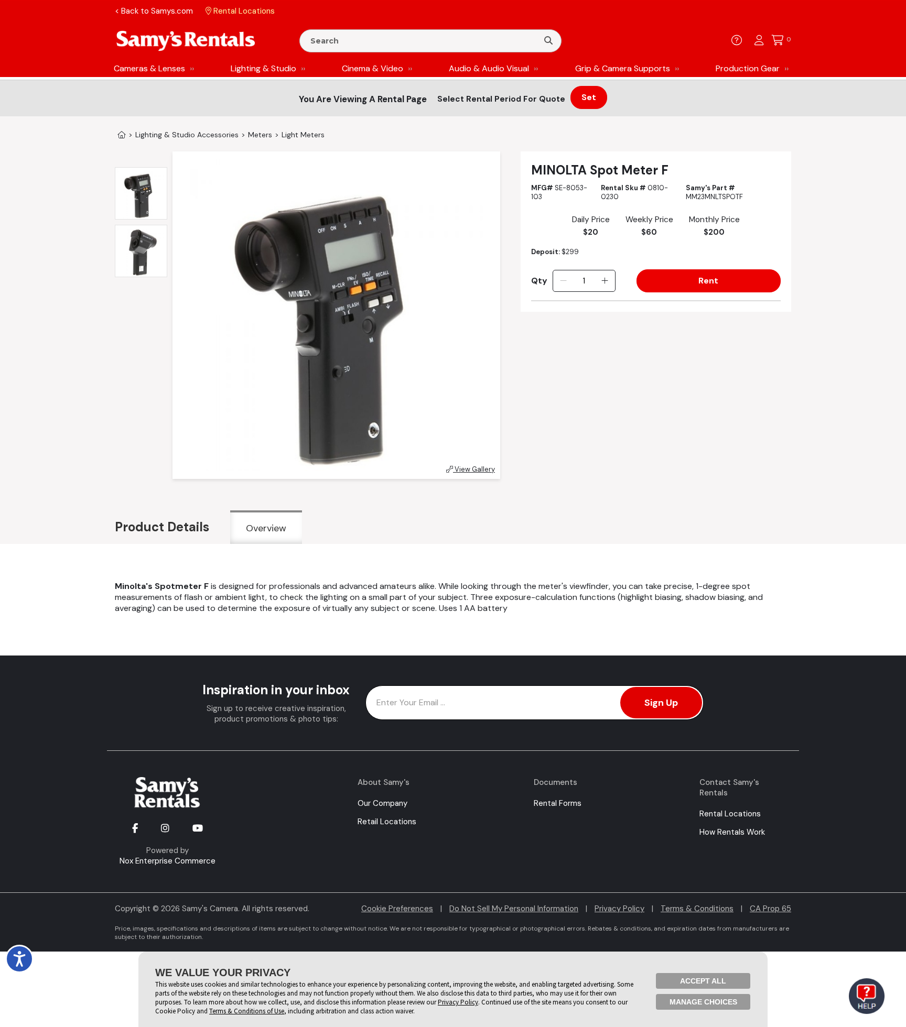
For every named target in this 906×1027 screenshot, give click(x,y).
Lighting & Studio (263, 68)
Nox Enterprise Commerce (167, 861)
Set (588, 97)
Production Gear (748, 68)
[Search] (548, 40)
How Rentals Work (732, 832)
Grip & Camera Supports (622, 68)
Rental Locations (730, 814)
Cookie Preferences (397, 908)
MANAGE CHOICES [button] (703, 1002)
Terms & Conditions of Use (246, 1011)
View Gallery (474, 469)
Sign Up (661, 702)
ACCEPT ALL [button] (703, 981)
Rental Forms (557, 803)
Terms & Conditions (697, 908)
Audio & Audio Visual (489, 68)
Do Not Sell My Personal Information (513, 908)
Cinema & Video (372, 68)
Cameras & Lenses (149, 68)
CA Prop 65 (770, 908)
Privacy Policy (619, 908)
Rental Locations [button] (243, 11)
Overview (266, 528)
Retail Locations (387, 821)
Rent (708, 280)
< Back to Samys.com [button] (154, 11)
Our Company (382, 803)
